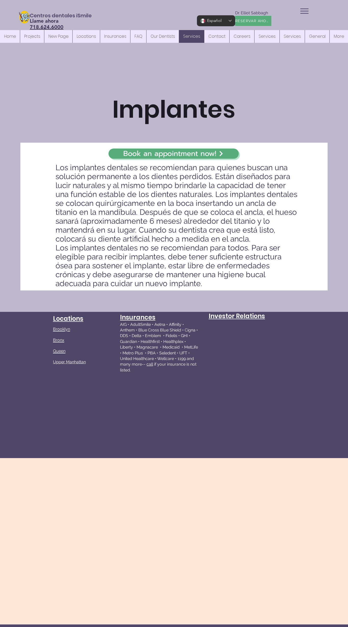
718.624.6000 (46, 27)
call (149, 364)
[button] (304, 11)
